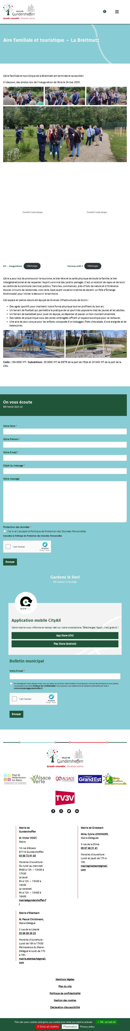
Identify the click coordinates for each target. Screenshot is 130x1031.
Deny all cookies (48, 1026)
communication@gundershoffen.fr (28, 688)
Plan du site (65, 986)
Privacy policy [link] (87, 1026)
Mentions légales (65, 979)
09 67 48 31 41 (89, 848)
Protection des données (17, 527)
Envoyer (10, 561)
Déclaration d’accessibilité (65, 1007)
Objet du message (14, 465)
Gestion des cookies (65, 1000)
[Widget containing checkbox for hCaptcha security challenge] (27, 547)
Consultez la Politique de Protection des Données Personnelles (32, 536)
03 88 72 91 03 (27, 855)
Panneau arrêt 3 (75, 266)
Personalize (70, 1026)
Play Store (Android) (65, 643)
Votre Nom (10, 426)
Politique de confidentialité (44, 686)
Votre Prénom (11, 439)
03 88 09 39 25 (27, 933)
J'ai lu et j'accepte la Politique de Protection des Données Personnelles (46, 531)
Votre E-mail (11, 452)
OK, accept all (107, 1022)
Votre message (11, 478)
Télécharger (32, 266)
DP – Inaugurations (12, 266)
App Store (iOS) (65, 635)
